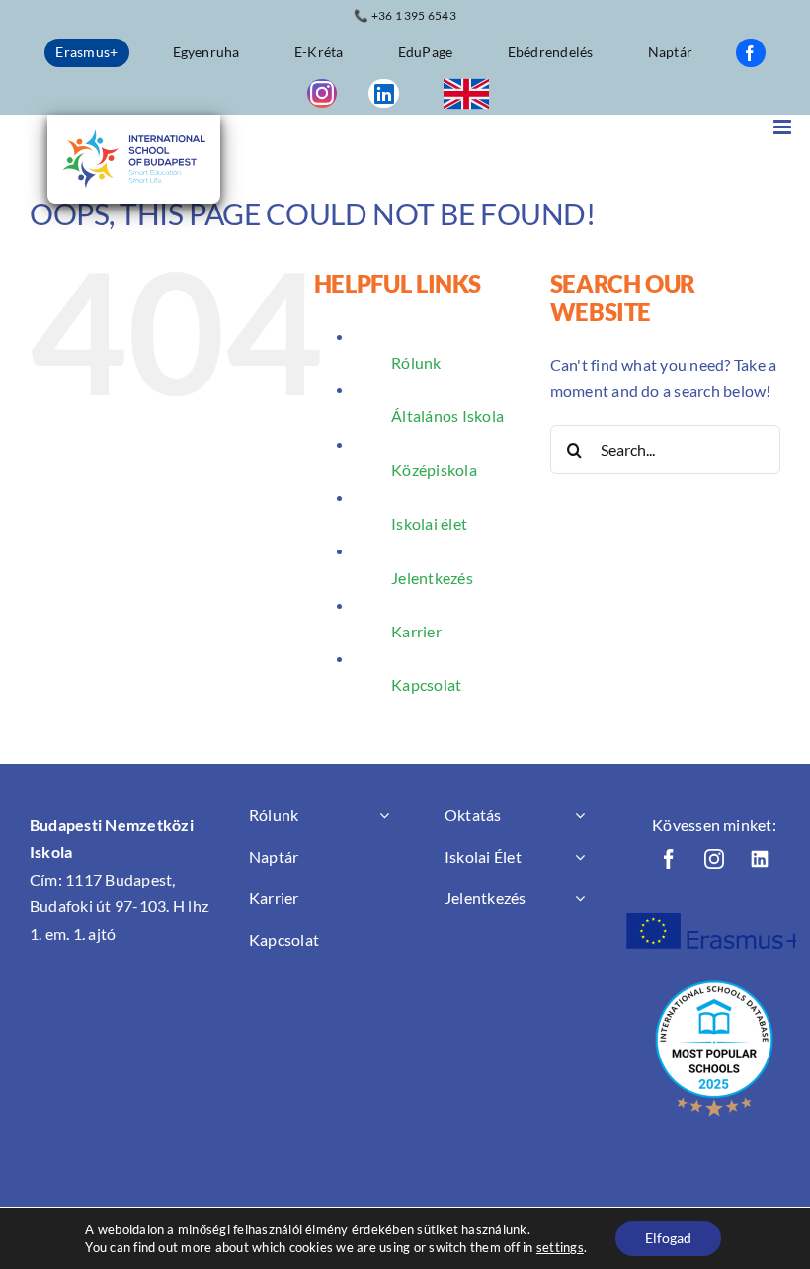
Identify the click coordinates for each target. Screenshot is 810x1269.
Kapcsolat (426, 684)
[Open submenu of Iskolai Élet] (579, 857)
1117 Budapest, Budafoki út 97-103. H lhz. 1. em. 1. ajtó (120, 906)
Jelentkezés (432, 577)
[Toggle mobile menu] (783, 127)
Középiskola (434, 470)
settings (560, 1247)
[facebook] (751, 53)
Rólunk (416, 362)
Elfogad (668, 1237)
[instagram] (322, 93)
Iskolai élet (429, 523)
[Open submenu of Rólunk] (384, 815)
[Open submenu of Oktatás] (579, 815)
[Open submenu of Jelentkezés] (579, 898)
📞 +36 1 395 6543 (405, 15)
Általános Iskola (447, 415)
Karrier (416, 631)
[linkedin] (383, 93)
